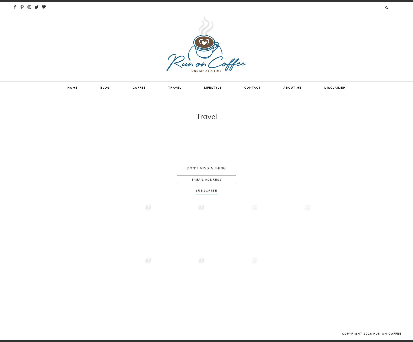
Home (72, 87)
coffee (139, 87)
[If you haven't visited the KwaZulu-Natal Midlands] (126, 228)
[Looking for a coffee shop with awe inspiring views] (286, 228)
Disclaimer (335, 87)
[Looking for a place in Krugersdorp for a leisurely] (180, 281)
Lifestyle (213, 87)
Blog (105, 87)
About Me (292, 87)
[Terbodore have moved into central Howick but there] (233, 228)
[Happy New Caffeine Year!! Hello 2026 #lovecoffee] (286, 281)
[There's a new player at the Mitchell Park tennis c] (180, 228)
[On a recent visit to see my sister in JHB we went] (233, 281)
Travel (174, 87)
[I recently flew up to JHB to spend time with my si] (126, 281)
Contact (252, 87)
